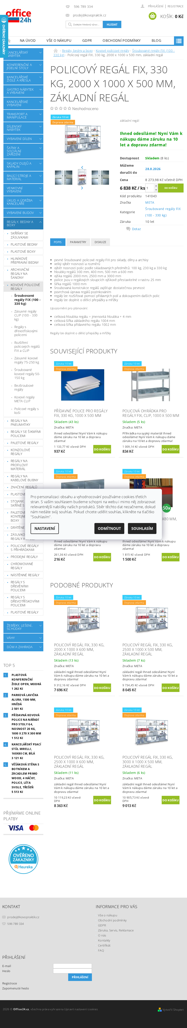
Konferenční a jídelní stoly (19, 66)
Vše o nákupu (59, 40)
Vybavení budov (20, 212)
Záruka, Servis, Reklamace (116, 930)
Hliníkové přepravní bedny (25, 260)
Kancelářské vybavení (17, 103)
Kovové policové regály (25, 287)
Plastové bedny (24, 244)
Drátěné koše (22, 527)
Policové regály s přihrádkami (25, 548)
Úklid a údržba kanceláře (19, 202)
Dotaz (136, 229)
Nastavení (44, 528)
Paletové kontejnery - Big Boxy (24, 516)
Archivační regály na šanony (20, 273)
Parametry (78, 242)
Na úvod (28, 40)
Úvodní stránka (8, 41)
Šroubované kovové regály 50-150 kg (27, 374)
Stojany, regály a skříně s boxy (25, 503)
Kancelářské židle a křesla (19, 78)
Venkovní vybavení (15, 189)
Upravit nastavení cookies (81, 1009)
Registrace (176, 6)
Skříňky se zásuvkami (19, 235)
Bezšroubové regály (24, 387)
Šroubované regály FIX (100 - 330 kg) (27, 299)
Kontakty (104, 940)
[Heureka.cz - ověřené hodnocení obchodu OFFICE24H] (23, 858)
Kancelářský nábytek (17, 54)
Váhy (11, 638)
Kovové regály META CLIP (24, 399)
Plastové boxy (23, 251)
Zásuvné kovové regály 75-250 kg (26, 360)
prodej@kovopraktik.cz (23, 917)
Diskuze (100, 242)
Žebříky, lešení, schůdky (19, 627)
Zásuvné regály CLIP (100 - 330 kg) (26, 315)
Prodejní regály (24, 557)
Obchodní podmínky (121, 40)
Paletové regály (25, 443)
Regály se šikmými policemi (26, 433)
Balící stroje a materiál (19, 177)
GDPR (87, 40)
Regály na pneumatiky (20, 422)
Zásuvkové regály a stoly (23, 536)
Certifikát (104, 945)
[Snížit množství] (156, 190)
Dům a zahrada (19, 647)
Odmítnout (109, 528)
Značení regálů (24, 487)
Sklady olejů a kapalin (19, 165)
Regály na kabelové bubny (24, 478)
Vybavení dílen (19, 139)
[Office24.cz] (33, 15)
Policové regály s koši (26, 411)
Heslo (6, 971)
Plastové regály (25, 494)
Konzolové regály (20, 452)
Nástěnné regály (25, 575)
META (149, 202)
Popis (58, 242)
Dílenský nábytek (14, 128)
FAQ (101, 950)
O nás (102, 935)
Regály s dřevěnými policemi (20, 586)
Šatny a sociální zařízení (14, 151)
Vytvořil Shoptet (173, 1010)
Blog (156, 40)
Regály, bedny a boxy (20, 223)
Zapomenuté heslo (15, 988)
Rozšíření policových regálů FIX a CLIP (27, 346)
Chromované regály (22, 566)
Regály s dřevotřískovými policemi (26, 331)
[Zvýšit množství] (156, 186)
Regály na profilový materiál (19, 465)
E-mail (6, 966)
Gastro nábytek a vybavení (20, 91)
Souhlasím (142, 528)
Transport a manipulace (17, 115)
